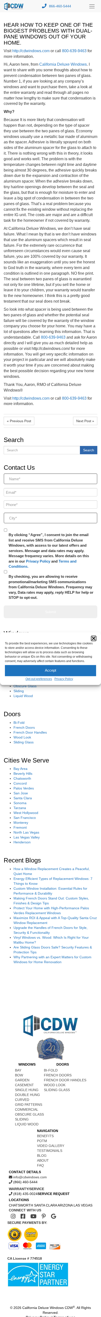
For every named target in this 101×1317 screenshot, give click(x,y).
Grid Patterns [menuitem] (28, 1105)
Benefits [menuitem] (45, 1136)
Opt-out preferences (38, 679)
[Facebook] (23, 1216)
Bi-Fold (19, 723)
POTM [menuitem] (42, 1141)
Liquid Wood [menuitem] (26, 1124)
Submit (50, 612)
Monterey (20, 823)
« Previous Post (19, 421)
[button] (93, 638)
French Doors (24, 727)
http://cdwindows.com (31, 51)
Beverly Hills (22, 773)
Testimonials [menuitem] (49, 1151)
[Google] (53, 1216)
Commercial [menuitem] (26, 1109)
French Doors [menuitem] (58, 1075)
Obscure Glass (25, 686)
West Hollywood (25, 813)
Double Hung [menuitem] (27, 1095)
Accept (50, 670)
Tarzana (19, 808)
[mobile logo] (15, 6)
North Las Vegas (26, 832)
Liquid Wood (23, 696)
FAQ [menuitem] (40, 1165)
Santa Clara (22, 798)
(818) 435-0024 (25, 1194)
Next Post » (85, 421)
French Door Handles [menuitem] (65, 1080)
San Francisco (24, 818)
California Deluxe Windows (63, 64)
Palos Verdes (23, 788)
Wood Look (22, 737)
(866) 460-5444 (25, 1182)
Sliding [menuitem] (22, 1119)
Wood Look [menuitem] (54, 1085)
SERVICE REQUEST (54, 1194)
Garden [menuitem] (22, 1080)
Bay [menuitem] (18, 1070)
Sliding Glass (23, 742)
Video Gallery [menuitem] (50, 1146)
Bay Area (20, 769)
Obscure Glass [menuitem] (29, 1114)
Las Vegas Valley (26, 837)
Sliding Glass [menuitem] (57, 1090)
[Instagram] (13, 1216)
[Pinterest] (44, 1216)
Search (88, 450)
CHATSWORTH (21, 1205)
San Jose (20, 793)
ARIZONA (65, 1205)
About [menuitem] (43, 1160)
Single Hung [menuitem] (26, 1090)
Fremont (20, 827)
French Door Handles (30, 732)
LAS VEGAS (83, 1205)
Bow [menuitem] (19, 1075)
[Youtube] (33, 1216)
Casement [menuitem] (24, 1085)
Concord (20, 783)
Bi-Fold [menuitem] (51, 1070)
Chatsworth (22, 778)
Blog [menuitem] (42, 1155)
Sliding (18, 691)
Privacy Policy (63, 679)
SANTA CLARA (45, 1205)
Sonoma (19, 803)
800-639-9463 (74, 51)
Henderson (22, 842)
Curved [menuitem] (22, 1100)
